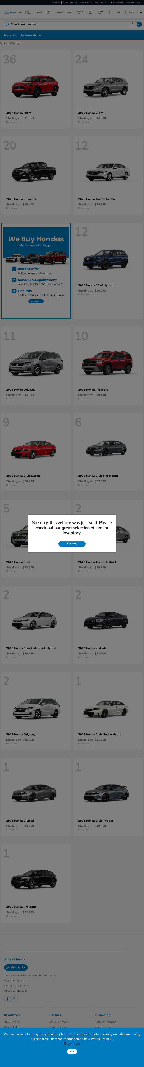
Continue (72, 543)
